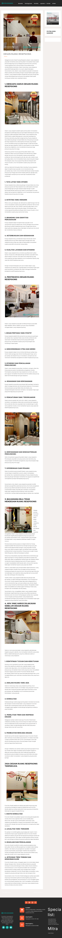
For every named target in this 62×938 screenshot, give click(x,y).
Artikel (54, 3)
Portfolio (36, 3)
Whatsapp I (29, 917)
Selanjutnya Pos (38, 892)
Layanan (42, 3)
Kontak (48, 3)
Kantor (5, 56)
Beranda (20, 3)
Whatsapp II (29, 923)
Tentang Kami (28, 3)
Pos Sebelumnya (6, 892)
